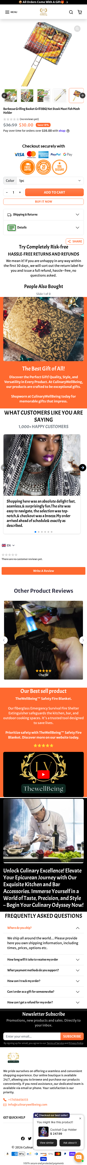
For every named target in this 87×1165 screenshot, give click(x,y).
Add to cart (54, 192)
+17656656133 (18, 1100)
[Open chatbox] (79, 1157)
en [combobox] (9, 545)
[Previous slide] (4, 95)
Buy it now (43, 201)
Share (77, 241)
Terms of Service (55, 1043)
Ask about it (70, 1142)
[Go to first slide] (82, 95)
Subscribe (72, 1036)
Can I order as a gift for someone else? (30, 992)
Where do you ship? (19, 928)
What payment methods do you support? (33, 970)
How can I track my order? (23, 981)
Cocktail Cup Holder (63, 1129)
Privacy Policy (76, 1043)
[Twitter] (29, 1138)
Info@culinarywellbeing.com (27, 1104)
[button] (11, 12)
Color (10, 181)
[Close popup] (80, 1118)
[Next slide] (80, 297)
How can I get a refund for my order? (30, 1002)
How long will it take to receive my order (32, 960)
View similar (47, 1142)
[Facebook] (22, 1138)
